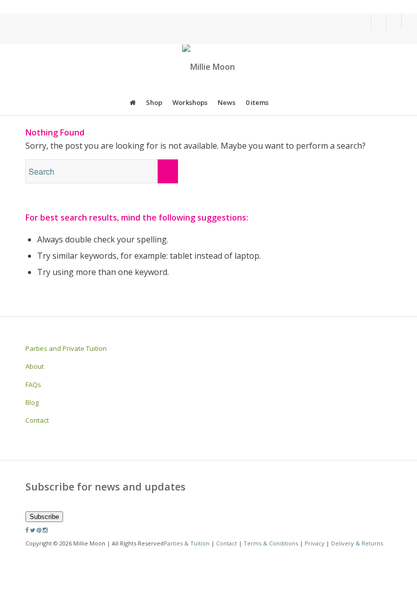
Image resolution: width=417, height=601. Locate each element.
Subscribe (44, 517)
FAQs (33, 384)
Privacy (314, 543)
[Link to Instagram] (409, 21)
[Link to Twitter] (378, 21)
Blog (32, 402)
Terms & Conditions (271, 543)
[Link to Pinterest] (393, 21)
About (34, 366)
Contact (37, 420)
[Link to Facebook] (363, 21)
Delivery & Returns (357, 543)
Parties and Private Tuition (66, 348)
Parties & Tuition (187, 543)
